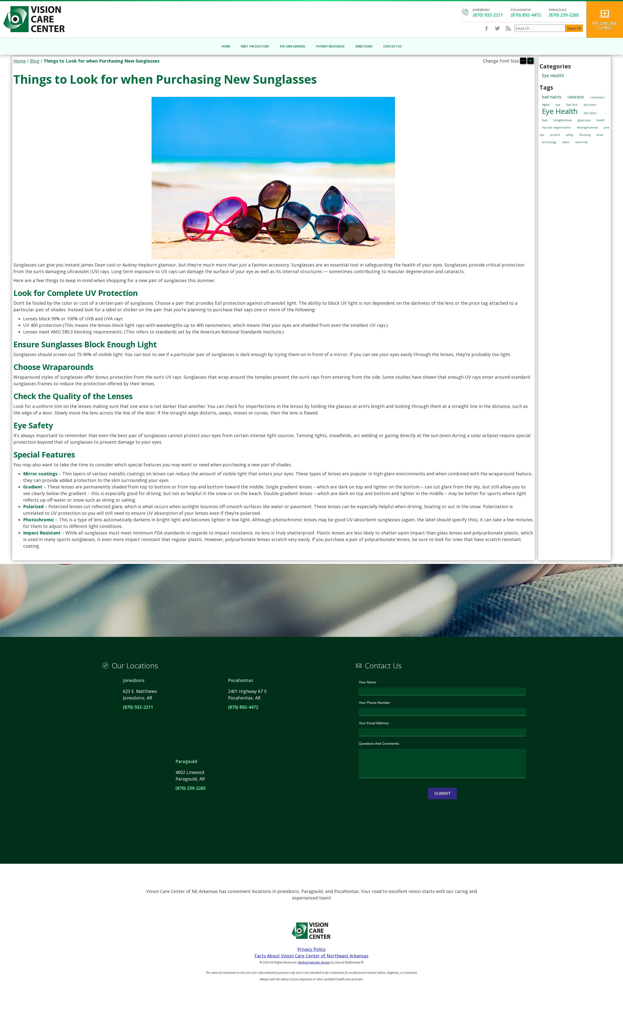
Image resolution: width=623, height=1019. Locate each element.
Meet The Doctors (255, 46)
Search (574, 28)
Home (226, 46)
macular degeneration (556, 127)
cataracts (576, 97)
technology (549, 142)
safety (569, 135)
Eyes (544, 120)
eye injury (590, 113)
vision (565, 142)
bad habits (551, 97)
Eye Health (553, 75)
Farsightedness (562, 120)
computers (597, 97)
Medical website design (314, 962)
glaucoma (584, 120)
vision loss (581, 142)
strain (600, 135)
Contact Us (392, 46)
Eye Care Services (292, 46)
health (600, 120)
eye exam (590, 104)
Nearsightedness (587, 127)
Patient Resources (330, 46)
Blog (34, 61)
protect (555, 135)
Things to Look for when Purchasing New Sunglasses (165, 79)
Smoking (584, 135)
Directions (364, 46)
